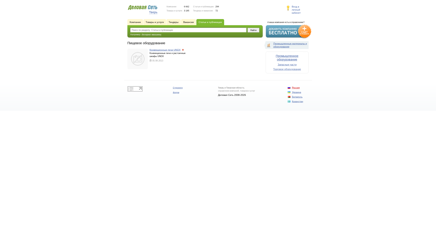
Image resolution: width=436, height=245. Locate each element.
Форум (176, 92)
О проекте (178, 88)
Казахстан (297, 101)
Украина (296, 92)
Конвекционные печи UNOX (165, 49)
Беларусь (297, 96)
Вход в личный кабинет (296, 9)
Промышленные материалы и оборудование (290, 45)
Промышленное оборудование (287, 57)
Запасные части (287, 64)
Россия (296, 87)
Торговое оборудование (287, 69)
